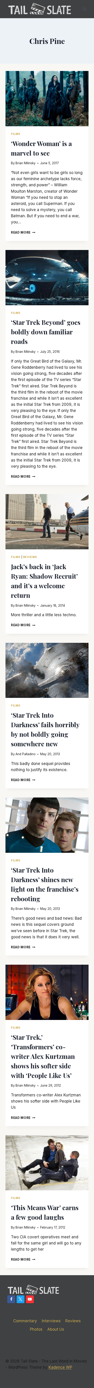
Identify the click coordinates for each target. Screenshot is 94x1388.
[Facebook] (11, 1299)
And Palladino (26, 754)
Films (15, 134)
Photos (36, 1329)
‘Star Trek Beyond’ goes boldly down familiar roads (45, 332)
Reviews (30, 557)
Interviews (51, 1321)
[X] (20, 1299)
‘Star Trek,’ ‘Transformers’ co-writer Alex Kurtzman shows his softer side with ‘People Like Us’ (43, 1056)
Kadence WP (60, 1367)
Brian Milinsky (26, 163)
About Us (55, 1329)
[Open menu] (84, 9)
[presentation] (47, 98)
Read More (23, 232)
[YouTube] (30, 1299)
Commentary (25, 1321)
